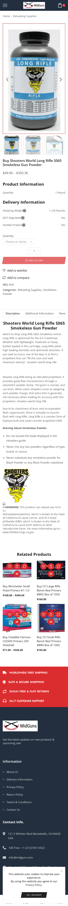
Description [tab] (13, 313)
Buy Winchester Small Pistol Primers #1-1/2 (16, 588)
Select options (17, 566)
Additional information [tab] (39, 313)
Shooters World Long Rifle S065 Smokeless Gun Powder (34, 325)
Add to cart (35, 260)
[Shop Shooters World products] (16, 485)
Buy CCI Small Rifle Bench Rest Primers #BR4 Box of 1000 (49, 641)
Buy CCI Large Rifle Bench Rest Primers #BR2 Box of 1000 (49, 590)
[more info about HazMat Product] (23, 225)
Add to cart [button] (51, 566)
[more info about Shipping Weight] (24, 210)
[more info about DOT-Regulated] (22, 217)
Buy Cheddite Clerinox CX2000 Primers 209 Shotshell (16, 641)
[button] (7, 79)
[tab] (13, 313)
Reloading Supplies (25, 16)
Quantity (8, 236)
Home (6, 16)
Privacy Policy (34, 885)
